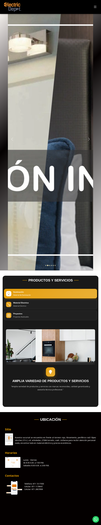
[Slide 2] (47, 265)
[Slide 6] (55, 265)
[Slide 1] (45, 265)
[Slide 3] (49, 265)
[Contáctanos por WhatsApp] (95, 519)
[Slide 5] (53, 265)
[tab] (50, 294)
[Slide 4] (51, 265)
